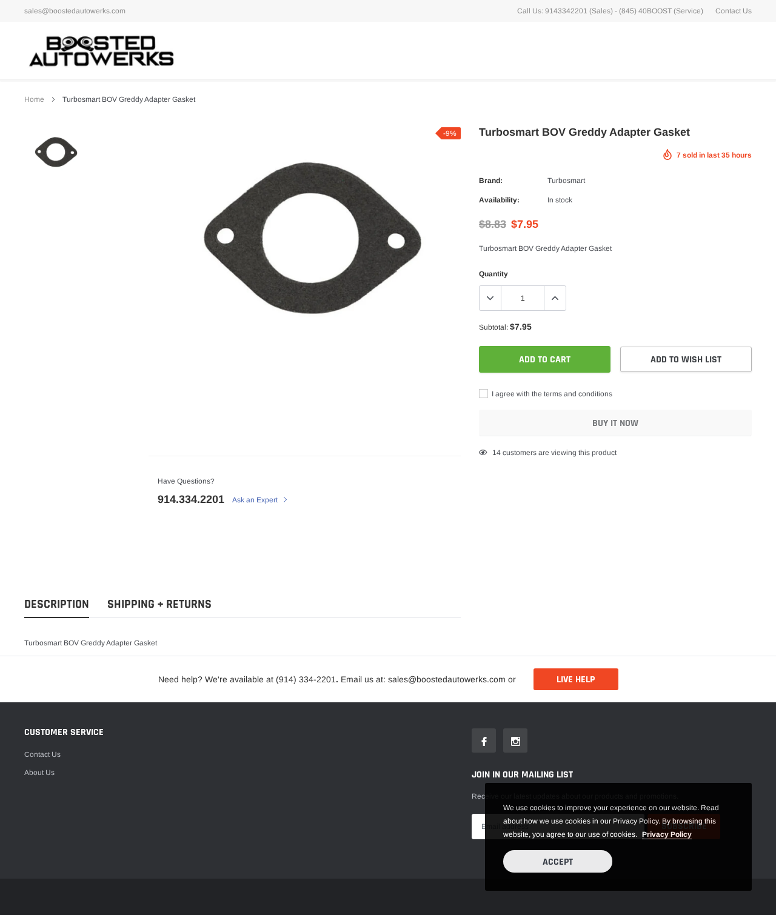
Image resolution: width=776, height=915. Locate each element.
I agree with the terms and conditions (551, 394)
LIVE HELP (576, 679)
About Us (39, 772)
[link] (56, 151)
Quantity (493, 274)
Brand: (491, 180)
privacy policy (667, 834)
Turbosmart (566, 180)
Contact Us (733, 11)
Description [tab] (56, 604)
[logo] (100, 50)
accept (558, 862)
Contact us (42, 754)
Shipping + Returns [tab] (159, 604)
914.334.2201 (191, 499)
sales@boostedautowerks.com (74, 11)
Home (34, 99)
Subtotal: (493, 327)
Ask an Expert (255, 500)
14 (496, 452)
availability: (499, 200)
